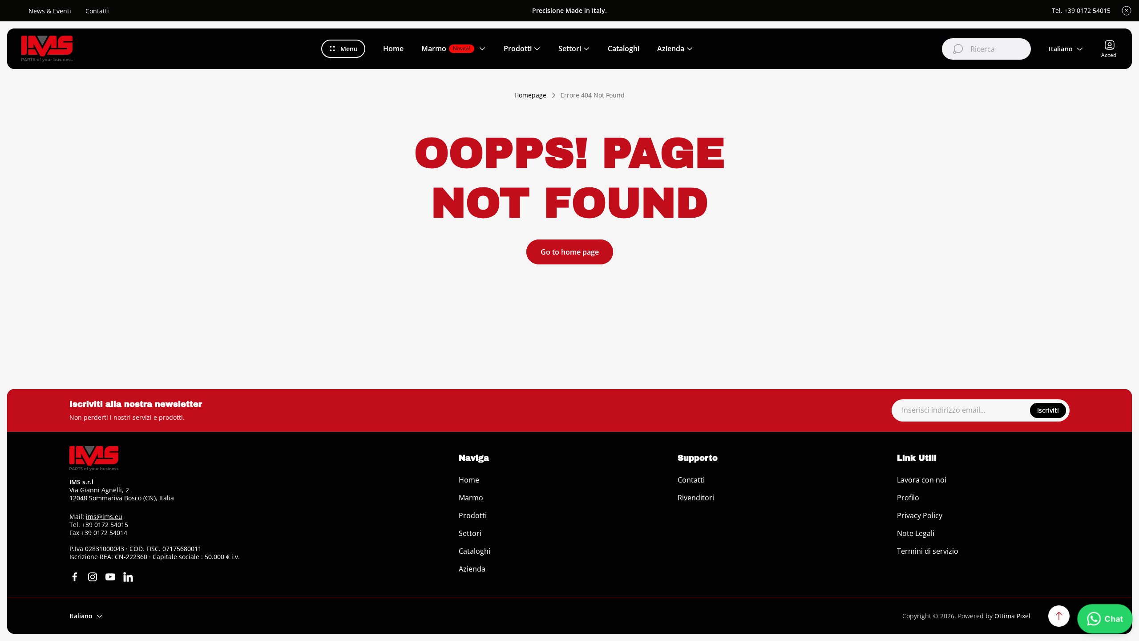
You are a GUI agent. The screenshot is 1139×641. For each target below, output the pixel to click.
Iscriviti (1048, 410)
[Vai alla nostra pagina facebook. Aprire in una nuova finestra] (74, 577)
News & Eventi (49, 11)
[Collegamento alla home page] (93, 458)
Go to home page (570, 252)
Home (469, 480)
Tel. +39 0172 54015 (1081, 11)
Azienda (472, 569)
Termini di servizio (927, 551)
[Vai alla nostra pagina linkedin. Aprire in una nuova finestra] (128, 577)
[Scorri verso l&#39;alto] (1059, 616)
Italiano (1061, 49)
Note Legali (915, 533)
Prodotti (473, 515)
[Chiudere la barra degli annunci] (1126, 10)
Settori (470, 533)
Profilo (908, 498)
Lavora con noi (921, 480)
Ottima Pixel (1012, 616)
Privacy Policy (919, 515)
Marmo (471, 498)
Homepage (530, 95)
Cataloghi (474, 551)
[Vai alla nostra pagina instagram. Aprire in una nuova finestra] (92, 577)
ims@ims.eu (104, 516)
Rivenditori (696, 498)
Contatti (97, 11)
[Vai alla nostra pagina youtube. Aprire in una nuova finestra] (110, 577)
